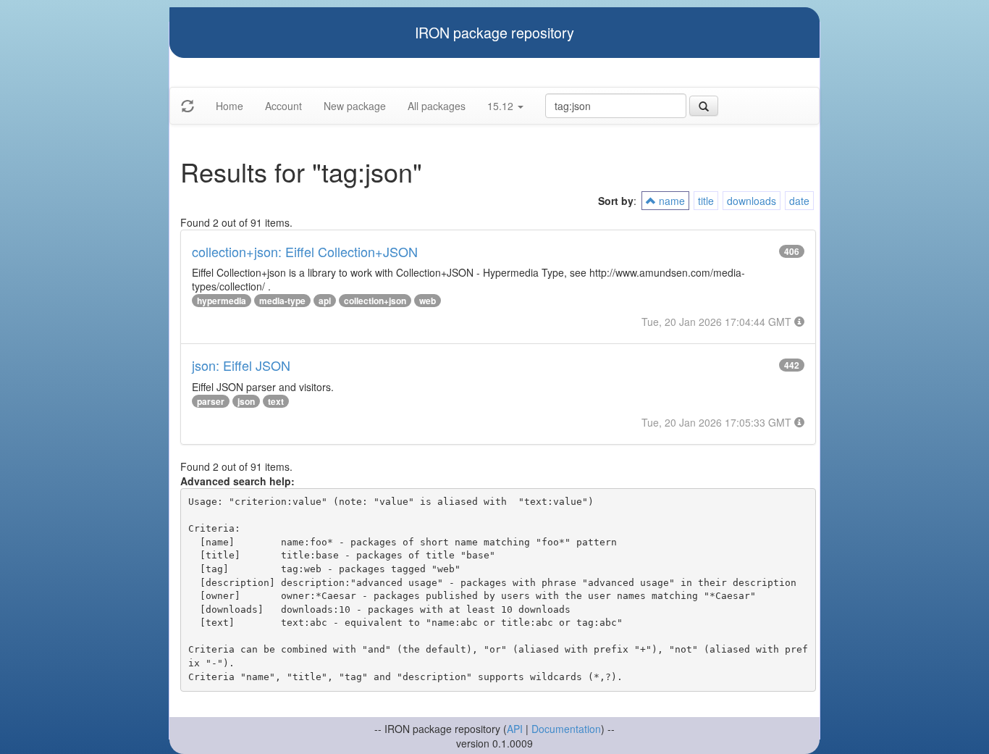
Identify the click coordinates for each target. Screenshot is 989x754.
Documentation (566, 728)
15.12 (501, 106)
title (706, 200)
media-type (282, 300)
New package (355, 106)
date (799, 200)
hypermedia (221, 300)
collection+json (375, 300)
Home (229, 106)
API (515, 728)
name (670, 200)
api (325, 300)
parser (210, 401)
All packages (437, 106)
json (246, 401)
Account (283, 106)
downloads (751, 200)
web (427, 300)
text (276, 401)
